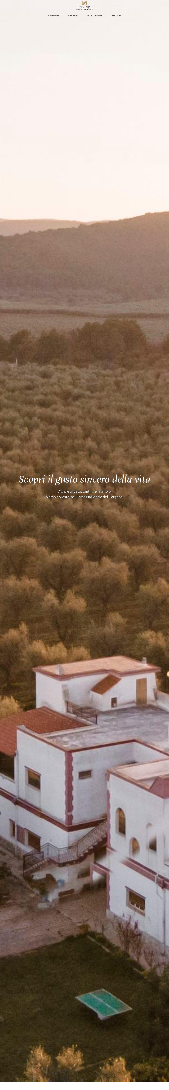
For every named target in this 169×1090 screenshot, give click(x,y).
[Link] (84, 5)
